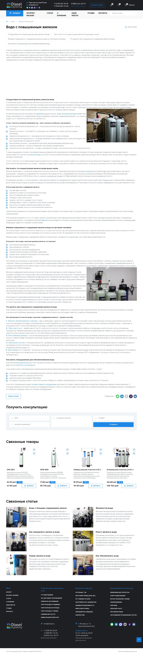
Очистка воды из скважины (50, 604)
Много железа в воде (106, 532)
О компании (61, 14)
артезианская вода (69, 114)
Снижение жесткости (48, 614)
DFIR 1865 (44, 470)
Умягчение (113, 605)
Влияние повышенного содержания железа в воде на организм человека (37, 39)
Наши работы (75, 14)
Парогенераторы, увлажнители (86, 602)
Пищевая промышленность (85, 605)
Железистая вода (104, 508)
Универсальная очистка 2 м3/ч (87, 470)
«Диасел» (45, 220)
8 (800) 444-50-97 (78, 4)
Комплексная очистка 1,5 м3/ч (120, 470)
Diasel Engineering (21, 363)
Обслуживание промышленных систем (123, 615)
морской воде (34, 155)
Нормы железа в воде (39, 556)
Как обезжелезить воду (107, 556)
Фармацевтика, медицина (84, 611)
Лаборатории (80, 615)
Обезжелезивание (116, 602)
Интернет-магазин (12, 595)
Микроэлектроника (82, 608)
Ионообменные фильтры (17, 335)
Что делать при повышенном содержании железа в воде (92, 39)
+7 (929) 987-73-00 (61, 6)
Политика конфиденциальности (127, 651)
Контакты (102, 13)
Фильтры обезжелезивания (18, 321)
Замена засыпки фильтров (50, 617)
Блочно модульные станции (120, 599)
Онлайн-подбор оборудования (43, 384)
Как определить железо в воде (44, 532)
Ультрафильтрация (116, 611)
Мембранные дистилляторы (119, 592)
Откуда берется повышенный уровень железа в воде (29, 34)
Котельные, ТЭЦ (81, 592)
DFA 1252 (11, 470)
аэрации (34, 321)
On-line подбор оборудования (51, 598)
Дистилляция (13, 350)
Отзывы (90, 13)
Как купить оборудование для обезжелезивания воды (29, 44)
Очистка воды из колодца (50, 607)
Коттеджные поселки (83, 599)
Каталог (9, 592)
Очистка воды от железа (49, 611)
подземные (39, 114)
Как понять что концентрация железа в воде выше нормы (76, 34)
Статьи (50, 13)
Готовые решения (47, 595)
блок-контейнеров (27, 365)
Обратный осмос (15, 328)
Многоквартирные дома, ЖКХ (85, 595)
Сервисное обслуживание (49, 601)
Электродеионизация (117, 595)
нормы (88, 171)
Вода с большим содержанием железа (48, 508)
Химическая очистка (17, 343)
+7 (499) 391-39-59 (61, 4)
